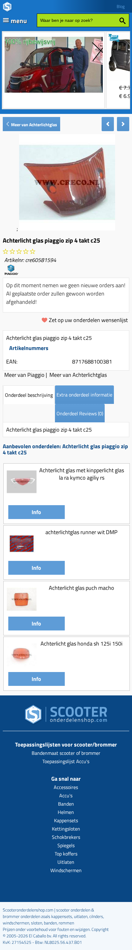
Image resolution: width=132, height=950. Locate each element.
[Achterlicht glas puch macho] (22, 612)
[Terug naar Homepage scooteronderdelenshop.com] (66, 716)
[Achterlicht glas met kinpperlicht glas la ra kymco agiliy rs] (22, 495)
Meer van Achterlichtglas (33, 124)
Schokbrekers (66, 837)
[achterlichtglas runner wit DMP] (22, 557)
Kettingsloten (66, 828)
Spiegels (66, 845)
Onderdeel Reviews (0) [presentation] (79, 413)
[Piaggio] (11, 273)
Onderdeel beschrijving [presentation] (29, 395)
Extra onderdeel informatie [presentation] (84, 394)
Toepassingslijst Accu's (65, 761)
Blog (121, 6)
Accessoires (66, 787)
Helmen (66, 812)
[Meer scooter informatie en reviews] (19, 252)
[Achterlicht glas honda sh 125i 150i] (22, 668)
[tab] (29, 394)
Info (36, 512)
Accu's (65, 795)
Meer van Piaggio (24, 375)
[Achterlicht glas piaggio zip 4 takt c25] (67, 228)
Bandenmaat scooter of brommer (66, 753)
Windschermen (66, 870)
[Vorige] (108, 124)
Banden (66, 803)
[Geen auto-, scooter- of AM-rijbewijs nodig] (54, 93)
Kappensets (66, 820)
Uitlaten (65, 862)
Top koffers (66, 853)
